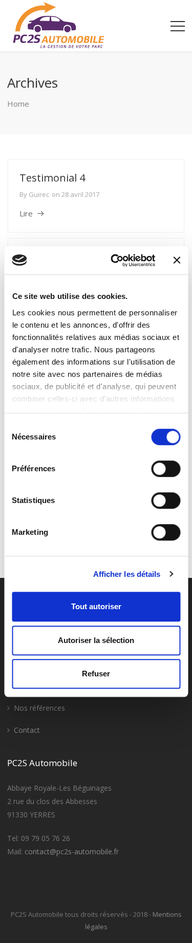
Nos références (39, 708)
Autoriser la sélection (96, 640)
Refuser (96, 673)
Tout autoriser (96, 606)
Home (18, 103)
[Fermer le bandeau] (176, 260)
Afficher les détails (127, 574)
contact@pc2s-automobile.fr (72, 851)
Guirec (39, 194)
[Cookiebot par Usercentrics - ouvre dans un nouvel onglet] (116, 260)
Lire (26, 213)
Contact (27, 730)
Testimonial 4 (52, 178)
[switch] (165, 468)
